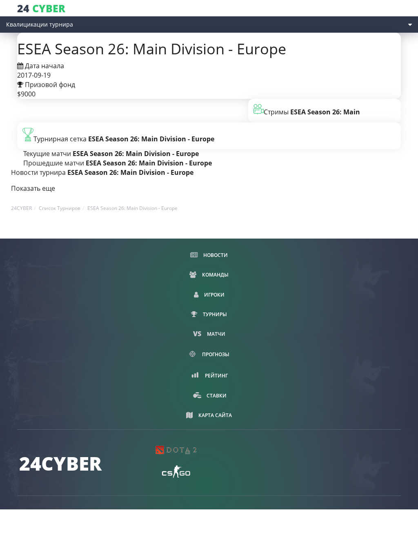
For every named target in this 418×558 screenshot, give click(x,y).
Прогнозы (215, 354)
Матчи (215, 333)
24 (41, 8)
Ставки (216, 395)
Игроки (214, 294)
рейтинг (216, 375)
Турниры (214, 314)
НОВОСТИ (215, 255)
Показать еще (33, 188)
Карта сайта (214, 415)
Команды (215, 274)
